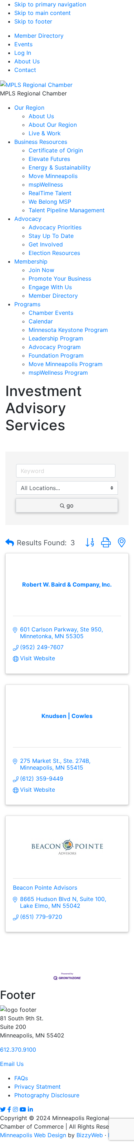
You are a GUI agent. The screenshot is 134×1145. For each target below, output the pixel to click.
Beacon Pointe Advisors (45, 887)
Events (23, 44)
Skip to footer (33, 21)
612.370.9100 (18, 1049)
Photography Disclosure (46, 1095)
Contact (25, 69)
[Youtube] (23, 1109)
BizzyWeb (89, 1135)
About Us (27, 61)
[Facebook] (9, 1109)
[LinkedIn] (30, 1109)
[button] (9, 542)
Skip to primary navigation (50, 4)
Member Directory (39, 35)
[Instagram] (15, 1109)
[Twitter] (3, 1109)
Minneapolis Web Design (33, 1135)
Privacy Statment (37, 1086)
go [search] (70, 505)
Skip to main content (42, 12)
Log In (22, 52)
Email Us (12, 1063)
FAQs (21, 1078)
